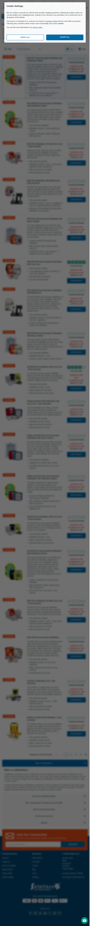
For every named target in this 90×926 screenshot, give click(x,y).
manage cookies (52, 21)
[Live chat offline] (83, 920)
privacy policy (37, 27)
